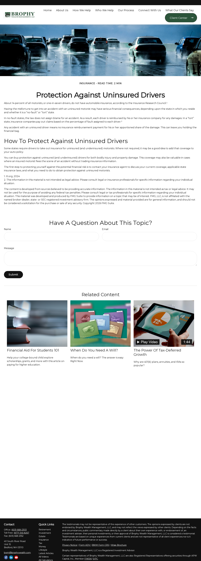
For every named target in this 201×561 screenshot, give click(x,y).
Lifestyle (43, 550)
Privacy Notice (69, 545)
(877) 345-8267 (21, 533)
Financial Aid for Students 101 (33, 350)
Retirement (45, 529)
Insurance (44, 539)
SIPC (95, 558)
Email (105, 229)
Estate (42, 536)
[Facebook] (6, 557)
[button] (47, 10)
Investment (45, 533)
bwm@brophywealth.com (17, 552)
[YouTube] (16, 557)
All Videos (44, 556)
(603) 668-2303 (19, 529)
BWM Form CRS (100, 545)
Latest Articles (46, 553)
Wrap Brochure (119, 545)
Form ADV (85, 545)
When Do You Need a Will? (94, 350)
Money (42, 546)
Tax (40, 543)
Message (9, 248)
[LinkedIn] (11, 557)
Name (7, 229)
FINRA (87, 558)
